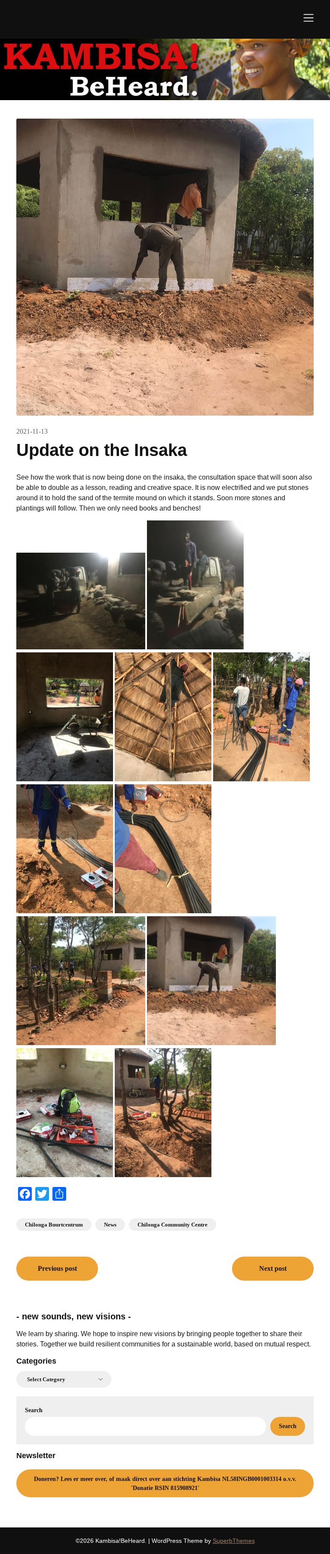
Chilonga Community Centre (173, 1224)
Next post (273, 1268)
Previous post (57, 1268)
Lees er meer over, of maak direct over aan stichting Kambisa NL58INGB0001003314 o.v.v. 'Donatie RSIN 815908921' (165, 1483)
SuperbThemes (234, 1540)
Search (34, 1410)
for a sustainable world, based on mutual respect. (236, 1344)
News (110, 1224)
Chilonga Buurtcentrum (54, 1224)
